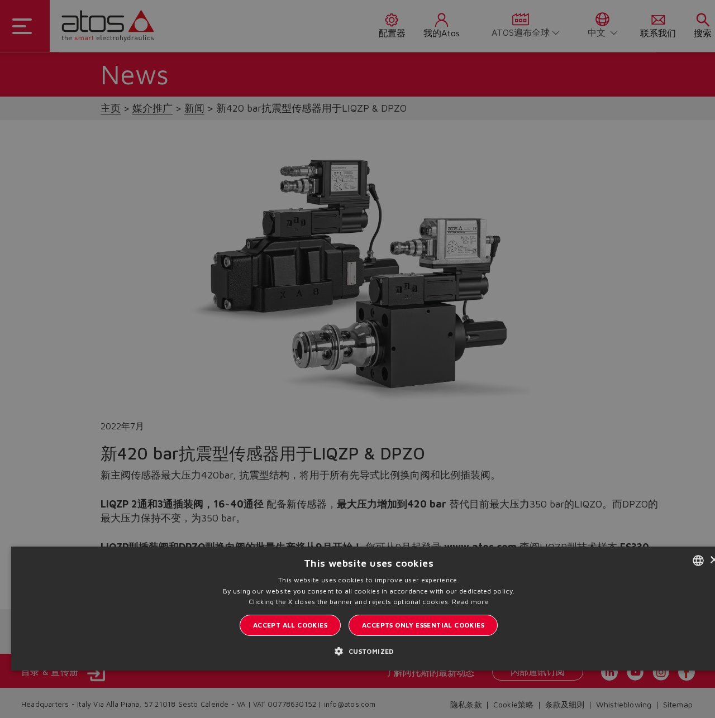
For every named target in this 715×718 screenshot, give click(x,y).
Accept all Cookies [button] (290, 625)
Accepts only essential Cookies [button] (423, 625)
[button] (368, 650)
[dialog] (357, 359)
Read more (470, 601)
